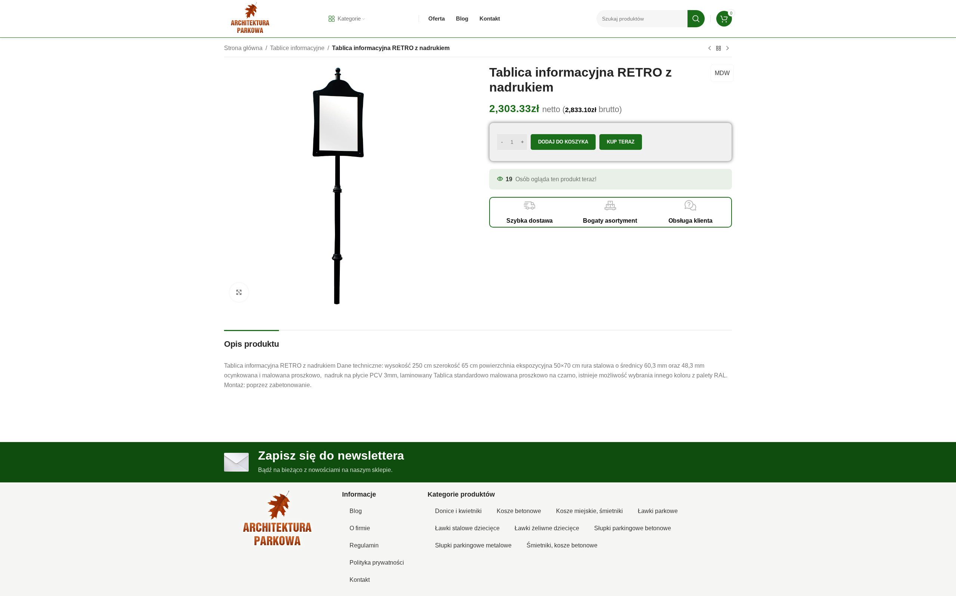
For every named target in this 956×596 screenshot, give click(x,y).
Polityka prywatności (377, 562)
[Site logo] (250, 18)
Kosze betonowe (519, 511)
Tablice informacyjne (297, 48)
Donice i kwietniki (458, 511)
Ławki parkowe (658, 511)
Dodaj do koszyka (563, 142)
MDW (722, 73)
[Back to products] (718, 48)
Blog (356, 511)
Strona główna (243, 48)
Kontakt (360, 580)
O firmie (360, 528)
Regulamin (364, 545)
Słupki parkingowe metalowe (473, 545)
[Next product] (727, 48)
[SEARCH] (696, 18)
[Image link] (277, 519)
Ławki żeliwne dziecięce (547, 528)
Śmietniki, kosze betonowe (562, 545)
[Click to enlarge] (239, 292)
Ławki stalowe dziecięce (467, 528)
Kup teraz (620, 142)
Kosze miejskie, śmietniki (589, 511)
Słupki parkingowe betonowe (632, 528)
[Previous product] (709, 48)
